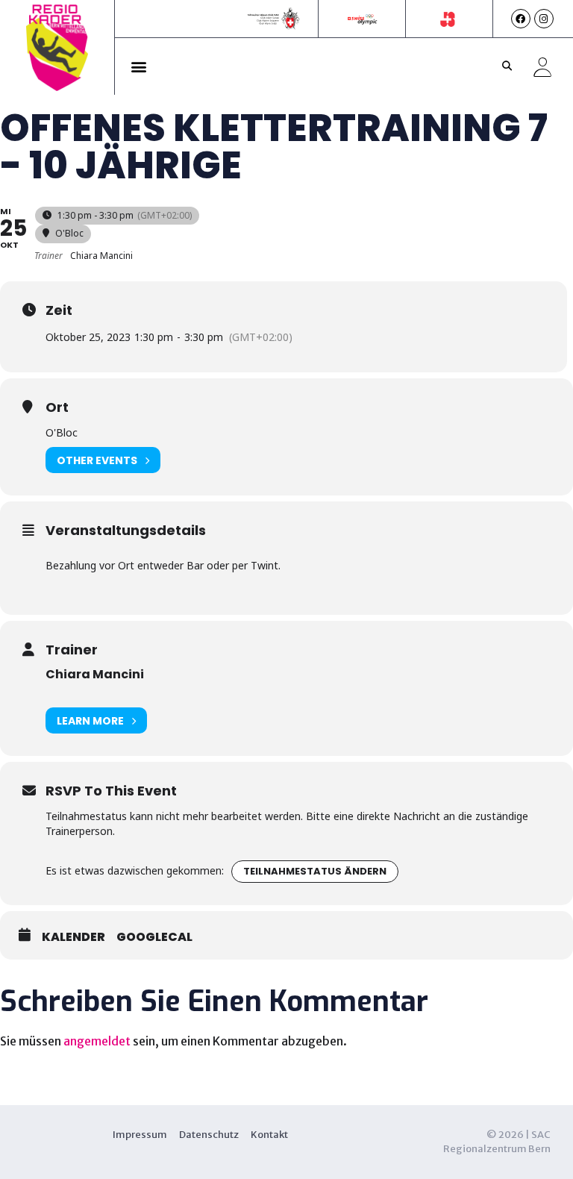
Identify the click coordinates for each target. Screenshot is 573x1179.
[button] (139, 66)
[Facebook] (520, 18)
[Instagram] (544, 18)
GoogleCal (154, 937)
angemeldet (97, 1040)
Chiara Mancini (95, 674)
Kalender (73, 937)
